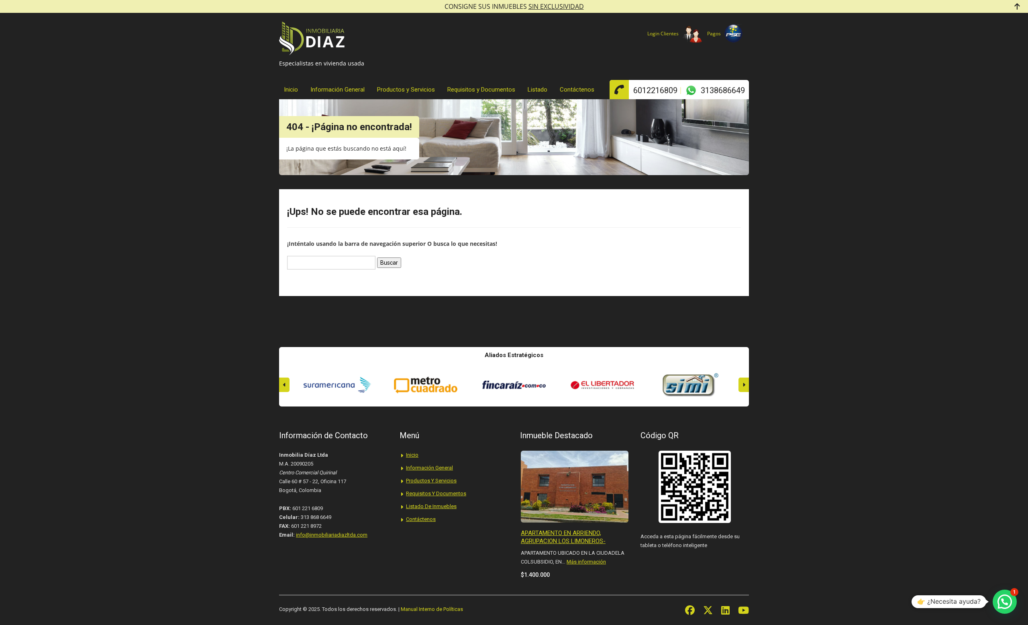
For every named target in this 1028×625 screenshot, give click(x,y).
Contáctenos (577, 89)
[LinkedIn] (725, 610)
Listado (537, 89)
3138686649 (723, 90)
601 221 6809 (307, 508)
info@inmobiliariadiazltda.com (331, 535)
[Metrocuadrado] (337, 384)
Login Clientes (663, 33)
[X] (708, 610)
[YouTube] (743, 610)
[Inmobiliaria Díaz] (312, 42)
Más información (586, 562)
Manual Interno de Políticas (432, 609)
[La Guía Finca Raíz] (426, 384)
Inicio (291, 89)
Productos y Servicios (406, 89)
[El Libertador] (514, 384)
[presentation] (284, 385)
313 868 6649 (316, 517)
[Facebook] (690, 610)
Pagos (714, 33)
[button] (1005, 602)
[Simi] (602, 384)
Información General (337, 89)
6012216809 (655, 90)
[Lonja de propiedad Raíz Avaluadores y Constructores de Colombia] (691, 384)
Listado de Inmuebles (431, 506)
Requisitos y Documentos (481, 89)
